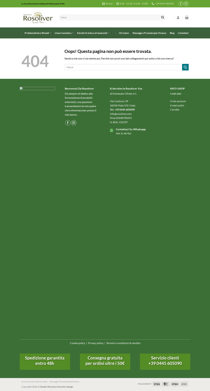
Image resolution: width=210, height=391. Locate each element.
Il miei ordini (177, 105)
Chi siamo (124, 33)
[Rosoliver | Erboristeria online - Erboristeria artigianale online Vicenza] (37, 17)
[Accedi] (178, 17)
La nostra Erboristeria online (34, 381)
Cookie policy (77, 343)
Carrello (174, 109)
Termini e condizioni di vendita (123, 343)
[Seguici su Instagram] (186, 3)
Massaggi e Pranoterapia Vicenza (149, 33)
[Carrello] (187, 17)
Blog (172, 33)
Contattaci (183, 33)
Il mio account (178, 101)
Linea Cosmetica (63, 33)
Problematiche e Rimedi (37, 33)
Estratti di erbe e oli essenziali (92, 33)
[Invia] (162, 17)
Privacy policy (96, 343)
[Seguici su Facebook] (180, 3)
